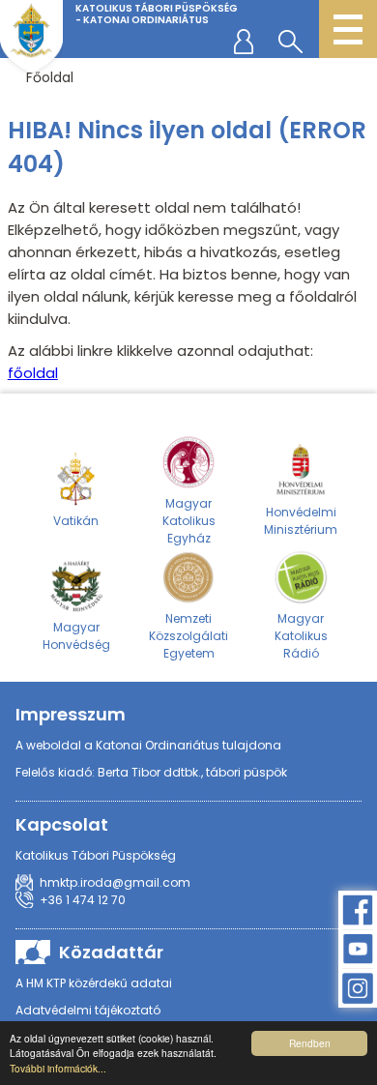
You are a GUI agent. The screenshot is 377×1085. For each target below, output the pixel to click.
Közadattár (111, 952)
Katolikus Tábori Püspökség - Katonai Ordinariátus (156, 14)
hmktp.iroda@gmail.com (115, 882)
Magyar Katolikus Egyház (189, 520)
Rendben (310, 1043)
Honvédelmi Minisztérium (300, 521)
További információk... (58, 1068)
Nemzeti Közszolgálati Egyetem (188, 635)
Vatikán (76, 521)
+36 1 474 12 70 (83, 900)
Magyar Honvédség (76, 636)
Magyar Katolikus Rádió (301, 635)
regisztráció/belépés (247, 40)
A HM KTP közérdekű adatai (93, 983)
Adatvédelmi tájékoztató (87, 1010)
